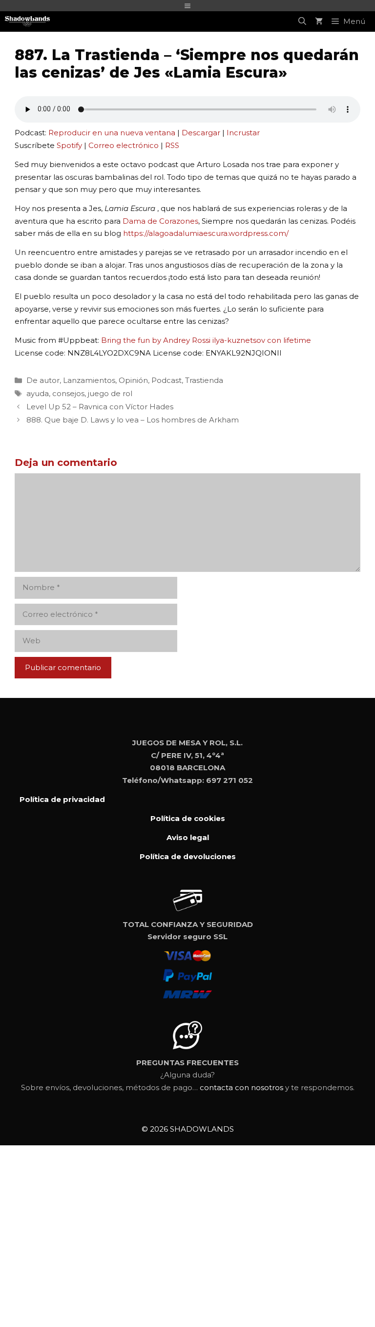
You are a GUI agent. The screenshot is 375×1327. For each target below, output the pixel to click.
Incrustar (243, 132)
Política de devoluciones (188, 856)
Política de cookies (187, 818)
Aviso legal (188, 837)
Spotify (69, 145)
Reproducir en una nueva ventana (111, 132)
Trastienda (204, 380)
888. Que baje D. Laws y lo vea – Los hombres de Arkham (132, 419)
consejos (68, 393)
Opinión (133, 380)
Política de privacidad (62, 799)
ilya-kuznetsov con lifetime (261, 340)
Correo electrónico (123, 145)
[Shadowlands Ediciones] (27, 21)
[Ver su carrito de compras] (319, 21)
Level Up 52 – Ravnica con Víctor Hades (99, 406)
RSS (172, 145)
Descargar (201, 132)
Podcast (166, 380)
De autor (43, 380)
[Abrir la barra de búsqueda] (302, 21)
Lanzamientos (89, 380)
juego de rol (110, 393)
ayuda (37, 393)
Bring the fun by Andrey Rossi (155, 340)
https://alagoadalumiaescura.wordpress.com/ (206, 233)
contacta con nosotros (241, 1087)
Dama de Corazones (160, 221)
